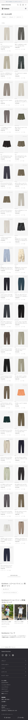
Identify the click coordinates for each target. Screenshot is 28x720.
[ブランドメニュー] (25, 9)
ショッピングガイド (6, 684)
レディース (19, 17)
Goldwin (4, 17)
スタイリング (4, 689)
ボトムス (11, 17)
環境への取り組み (5, 699)
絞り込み (8, 717)
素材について (4, 693)
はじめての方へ (5, 682)
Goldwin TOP (8, 647)
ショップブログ (5, 691)
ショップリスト (5, 687)
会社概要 (3, 701)
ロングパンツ (6, 589)
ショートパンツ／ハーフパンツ (10, 592)
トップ (2, 647)
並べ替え (22, 717)
